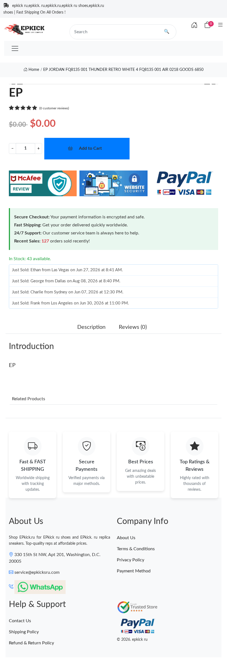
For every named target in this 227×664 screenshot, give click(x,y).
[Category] (220, 25)
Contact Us (20, 621)
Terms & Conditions (136, 549)
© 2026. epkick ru (132, 640)
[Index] (194, 25)
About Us (126, 538)
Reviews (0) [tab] (133, 327)
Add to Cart (90, 148)
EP (12, 365)
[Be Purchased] (25, 644)
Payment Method (134, 571)
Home (33, 70)
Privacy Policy (130, 560)
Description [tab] (91, 327)
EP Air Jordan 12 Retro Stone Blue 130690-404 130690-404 (76, 643)
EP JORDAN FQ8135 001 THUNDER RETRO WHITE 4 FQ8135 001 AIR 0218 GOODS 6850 (123, 70)
